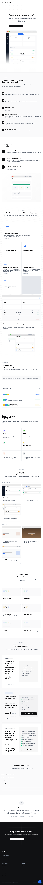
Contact (24, 866)
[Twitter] (3, 858)
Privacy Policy (4, 875)
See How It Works (29, 26)
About (23, 863)
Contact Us (28, 749)
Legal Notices (4, 872)
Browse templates (21, 584)
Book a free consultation (15, 26)
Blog (23, 865)
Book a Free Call (28, 679)
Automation (4, 865)
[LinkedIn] (5, 858)
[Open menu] (40, 2)
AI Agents (3, 866)
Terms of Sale (4, 873)
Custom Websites (5, 863)
